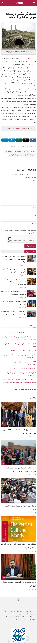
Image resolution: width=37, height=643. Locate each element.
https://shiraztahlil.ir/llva (15, 52)
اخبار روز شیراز (26, 151)
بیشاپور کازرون (9, 151)
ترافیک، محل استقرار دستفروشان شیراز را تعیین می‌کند (21, 369)
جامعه (27, 147)
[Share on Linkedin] (4, 140)
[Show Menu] (34, 3)
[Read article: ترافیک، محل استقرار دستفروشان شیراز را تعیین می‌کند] (18, 491)
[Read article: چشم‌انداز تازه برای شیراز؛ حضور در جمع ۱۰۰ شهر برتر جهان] (31, 303)
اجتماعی (4, 425)
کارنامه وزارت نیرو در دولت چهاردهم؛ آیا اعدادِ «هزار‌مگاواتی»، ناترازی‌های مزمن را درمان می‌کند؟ (14, 259)
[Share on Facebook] (33, 140)
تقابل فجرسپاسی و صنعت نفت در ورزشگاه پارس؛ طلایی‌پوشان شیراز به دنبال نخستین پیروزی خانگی (14, 282)
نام (34, 208)
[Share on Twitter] (25, 140)
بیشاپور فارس (18, 151)
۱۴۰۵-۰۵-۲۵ (32, 513)
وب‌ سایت (33, 223)
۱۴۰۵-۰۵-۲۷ (32, 475)
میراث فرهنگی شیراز (14, 155)
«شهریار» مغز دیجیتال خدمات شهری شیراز (25, 389)
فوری (3, 463)
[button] (18, 599)
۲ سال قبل (33, 147)
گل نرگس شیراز (24, 155)
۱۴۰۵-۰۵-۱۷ (32, 589)
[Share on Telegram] (11, 140)
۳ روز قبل (21, 265)
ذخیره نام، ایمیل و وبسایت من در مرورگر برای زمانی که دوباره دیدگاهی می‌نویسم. (20, 231)
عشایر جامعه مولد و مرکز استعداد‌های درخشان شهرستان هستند (19, 333)
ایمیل (34, 216)
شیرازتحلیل (32, 155)
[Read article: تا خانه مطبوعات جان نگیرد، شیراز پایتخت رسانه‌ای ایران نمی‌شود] (18, 567)
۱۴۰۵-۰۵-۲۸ (32, 437)
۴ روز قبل (21, 307)
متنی (18, 147)
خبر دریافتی (23, 147)
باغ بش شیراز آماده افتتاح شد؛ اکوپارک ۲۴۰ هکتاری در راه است (19, 351)
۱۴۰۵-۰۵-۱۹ (32, 551)
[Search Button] (3, 3)
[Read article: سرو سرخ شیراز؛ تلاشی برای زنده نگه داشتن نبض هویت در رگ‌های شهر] (31, 271)
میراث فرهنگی (12, 147)
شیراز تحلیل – (28, 58)
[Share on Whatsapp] (18, 140)
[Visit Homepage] (18, 2)
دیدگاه (33, 180)
